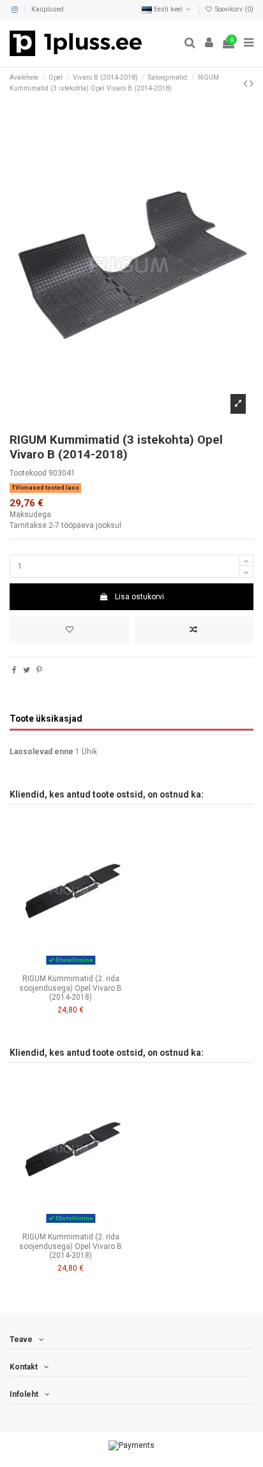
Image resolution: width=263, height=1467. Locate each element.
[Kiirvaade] (85, 965)
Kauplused (47, 9)
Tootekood (28, 473)
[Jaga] (14, 670)
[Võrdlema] (71, 965)
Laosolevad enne (41, 751)
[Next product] (251, 83)
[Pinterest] (39, 670)
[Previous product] (246, 83)
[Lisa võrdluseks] (193, 630)
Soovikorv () (233, 9)
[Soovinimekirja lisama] (69, 630)
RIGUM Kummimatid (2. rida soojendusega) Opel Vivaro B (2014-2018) (70, 988)
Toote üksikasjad (46, 718)
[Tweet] (26, 670)
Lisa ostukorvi (139, 596)
